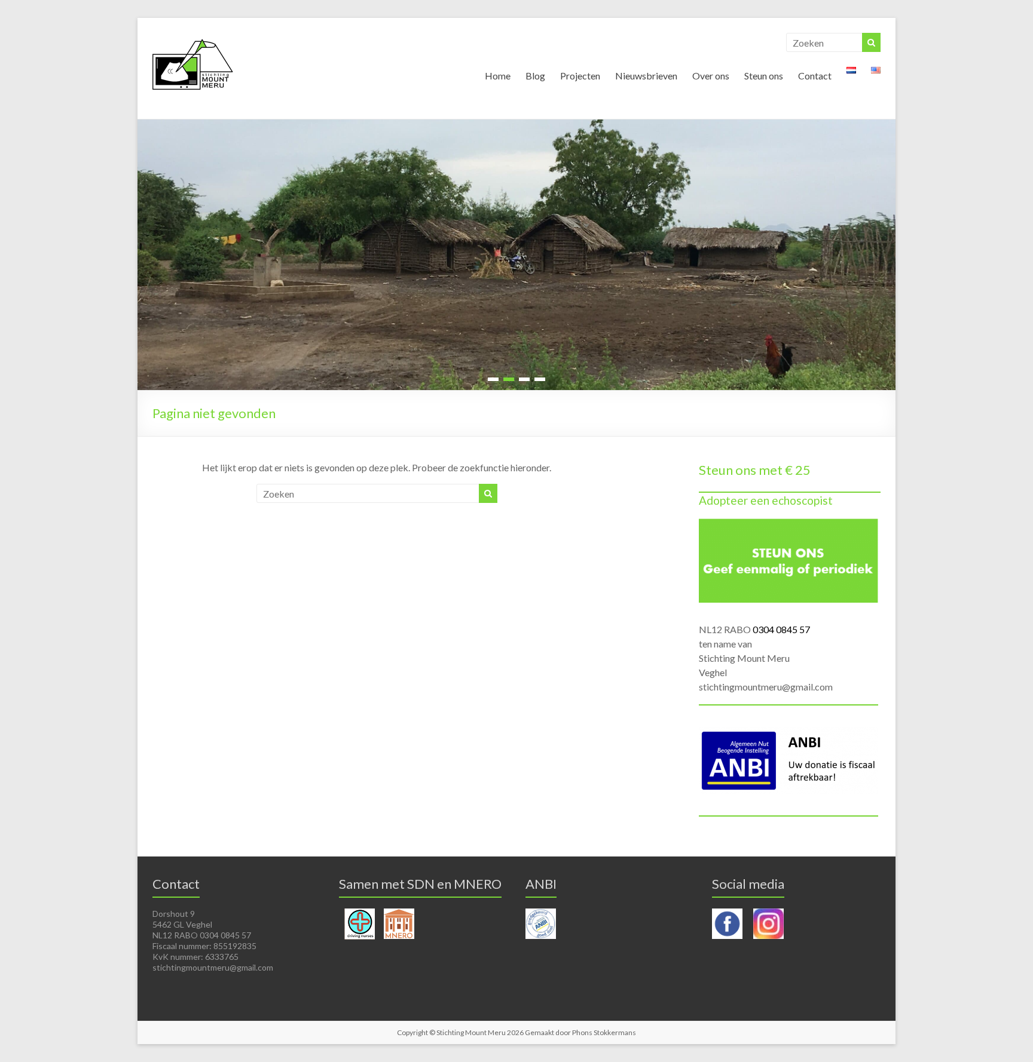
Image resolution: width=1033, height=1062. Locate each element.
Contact (815, 75)
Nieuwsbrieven (646, 75)
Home (498, 75)
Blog (535, 75)
